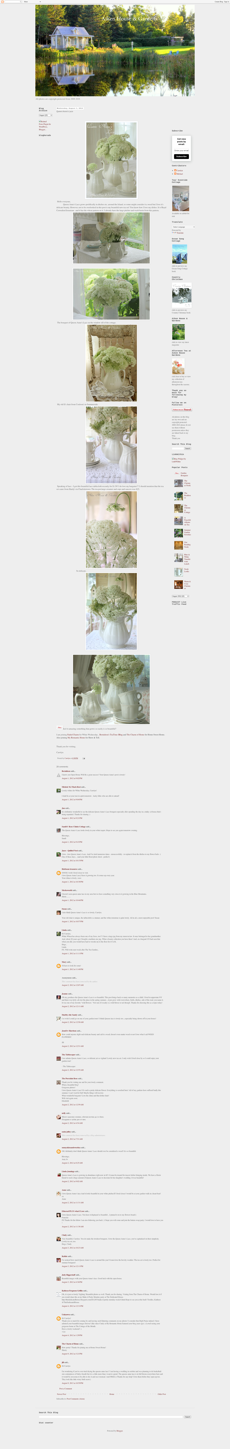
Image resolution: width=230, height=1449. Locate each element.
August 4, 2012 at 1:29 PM (72, 1335)
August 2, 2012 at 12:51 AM (72, 1046)
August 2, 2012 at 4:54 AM (72, 1123)
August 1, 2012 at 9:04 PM (72, 799)
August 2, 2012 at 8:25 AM (72, 1163)
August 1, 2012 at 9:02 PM (72, 778)
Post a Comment (65, 1388)
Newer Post (61, 1394)
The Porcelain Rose (70, 1078)
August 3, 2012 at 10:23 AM (72, 1247)
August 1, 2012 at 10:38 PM (72, 881)
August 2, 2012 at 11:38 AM (72, 1226)
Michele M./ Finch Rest (71, 786)
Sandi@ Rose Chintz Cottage (74, 826)
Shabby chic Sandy (69, 1014)
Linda (64, 930)
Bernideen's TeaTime (108, 734)
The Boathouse (187, 495)
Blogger (120, 1430)
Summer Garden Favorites (187, 532)
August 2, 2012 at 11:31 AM (72, 1202)
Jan (63, 808)
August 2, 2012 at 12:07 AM (72, 985)
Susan (64, 908)
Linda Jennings (68, 1171)
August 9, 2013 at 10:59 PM (72, 1383)
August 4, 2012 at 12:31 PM (72, 1306)
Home (111, 1394)
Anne (64, 1189)
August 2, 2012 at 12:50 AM (72, 1022)
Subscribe (181, 156)
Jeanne (65, 993)
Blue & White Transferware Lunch (187, 559)
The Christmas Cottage (187, 509)
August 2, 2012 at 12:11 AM (72, 1006)
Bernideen (66, 771)
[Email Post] (83, 758)
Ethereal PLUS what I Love (73, 1211)
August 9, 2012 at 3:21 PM (72, 1353)
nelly (64, 1113)
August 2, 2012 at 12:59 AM (72, 1104)
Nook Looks (186, 570)
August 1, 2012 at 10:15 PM (72, 860)
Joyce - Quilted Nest (70, 850)
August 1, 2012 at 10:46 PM (72, 900)
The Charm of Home (135, 734)
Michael (180, 174)
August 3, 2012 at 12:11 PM (72, 1266)
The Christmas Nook (187, 482)
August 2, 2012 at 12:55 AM (72, 1070)
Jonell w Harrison (69, 1030)
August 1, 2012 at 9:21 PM (72, 818)
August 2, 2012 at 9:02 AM (72, 1181)
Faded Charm (73, 734)
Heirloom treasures (69, 869)
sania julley (66, 1131)
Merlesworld (67, 890)
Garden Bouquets (184, 474)
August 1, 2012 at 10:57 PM (72, 921)
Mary (64, 961)
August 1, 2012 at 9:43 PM (72, 842)
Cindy (64, 1235)
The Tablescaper (68, 1054)
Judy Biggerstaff (68, 1274)
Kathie (64, 1256)
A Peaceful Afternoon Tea (187, 521)
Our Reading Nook (187, 544)
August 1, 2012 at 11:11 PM (72, 953)
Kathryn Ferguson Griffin (72, 1290)
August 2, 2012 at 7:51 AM (72, 1139)
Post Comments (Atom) (76, 1398)
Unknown (66, 1314)
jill (63, 1362)
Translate (180, 232)
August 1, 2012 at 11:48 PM (72, 969)
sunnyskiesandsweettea (71, 1147)
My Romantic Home (76, 737)
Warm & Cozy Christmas (187, 585)
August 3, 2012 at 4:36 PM (72, 1282)
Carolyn (180, 170)
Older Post (162, 1394)
